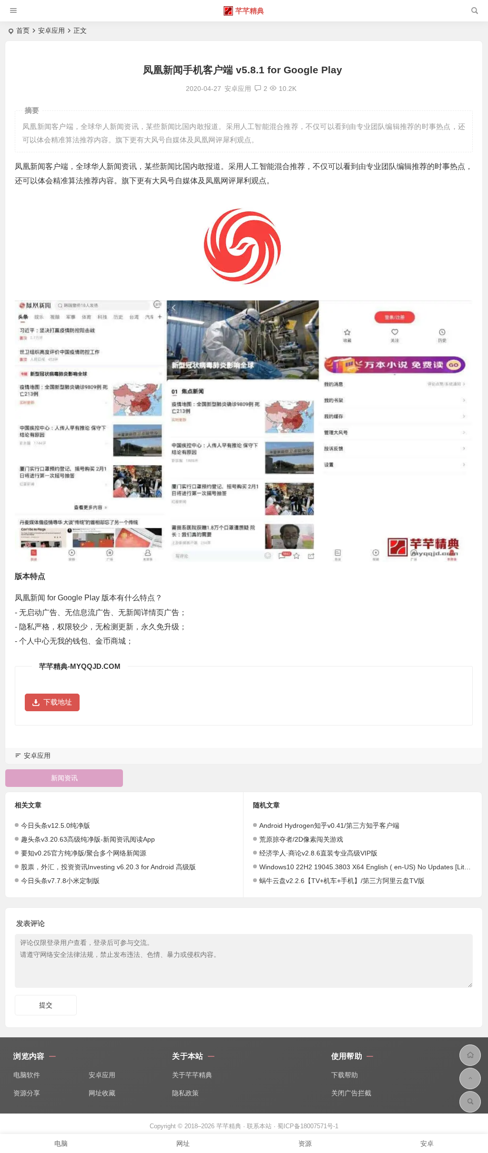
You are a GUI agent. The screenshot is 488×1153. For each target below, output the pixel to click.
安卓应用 (51, 30)
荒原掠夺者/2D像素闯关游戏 (301, 839)
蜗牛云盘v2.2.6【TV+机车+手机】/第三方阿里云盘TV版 (342, 881)
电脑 (61, 1143)
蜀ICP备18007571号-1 (307, 1126)
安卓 (427, 1143)
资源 (305, 1143)
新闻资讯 (64, 778)
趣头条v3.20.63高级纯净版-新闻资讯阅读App (88, 839)
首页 (23, 30)
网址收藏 (102, 1093)
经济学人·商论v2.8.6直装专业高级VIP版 (318, 853)
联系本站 (259, 1126)
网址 (183, 1143)
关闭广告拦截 (351, 1093)
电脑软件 (26, 1075)
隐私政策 (185, 1093)
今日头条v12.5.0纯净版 (55, 825)
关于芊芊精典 (192, 1075)
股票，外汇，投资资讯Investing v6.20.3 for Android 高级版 (108, 867)
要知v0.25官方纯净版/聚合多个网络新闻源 (83, 853)
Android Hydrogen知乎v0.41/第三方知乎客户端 (329, 825)
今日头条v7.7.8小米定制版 (60, 881)
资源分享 (26, 1093)
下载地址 (57, 702)
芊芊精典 (249, 11)
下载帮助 (344, 1075)
